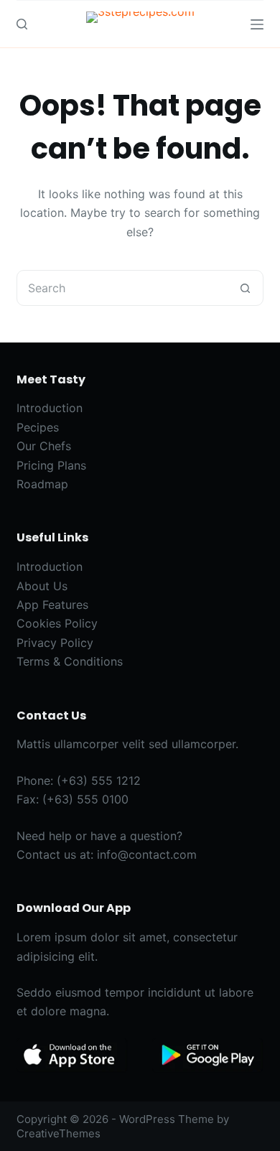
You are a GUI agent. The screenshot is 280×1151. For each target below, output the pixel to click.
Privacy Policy (55, 642)
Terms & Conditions (70, 661)
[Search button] (245, 288)
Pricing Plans (51, 465)
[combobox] (122, 288)
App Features (52, 604)
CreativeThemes (59, 1133)
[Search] (22, 24)
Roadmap (42, 484)
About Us (42, 586)
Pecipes (38, 427)
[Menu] (257, 24)
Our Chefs (44, 446)
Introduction (50, 408)
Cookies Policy (57, 623)
